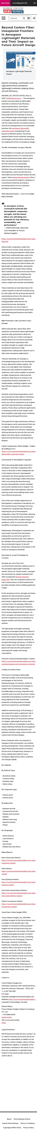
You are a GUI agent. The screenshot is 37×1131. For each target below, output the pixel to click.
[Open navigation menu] (4, 18)
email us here (7, 1017)
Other (4, 1023)
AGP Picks (5, 3)
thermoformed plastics (21, 177)
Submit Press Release (10, 1123)
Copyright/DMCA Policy (12, 1128)
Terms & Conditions (27, 1123)
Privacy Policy (28, 1128)
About (9, 1119)
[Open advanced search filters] (28, 18)
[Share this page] (34, 18)
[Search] (24, 18)
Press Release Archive (22, 1119)
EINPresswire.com (13, 98)
